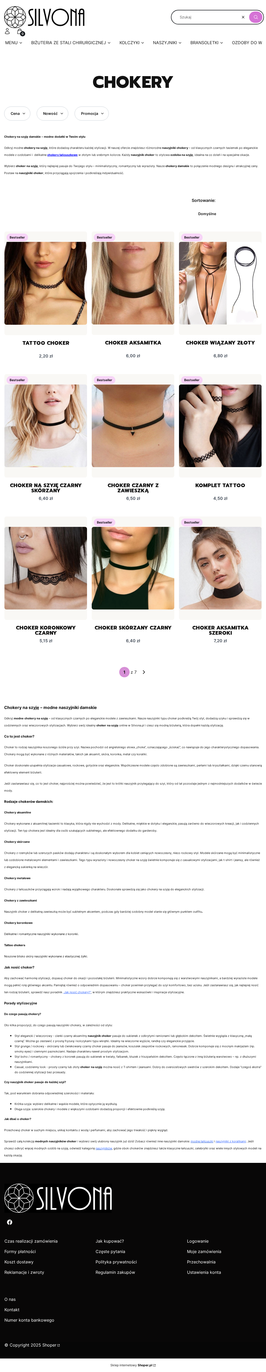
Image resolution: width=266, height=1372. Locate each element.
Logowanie (198, 1241)
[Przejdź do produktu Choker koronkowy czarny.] (45, 568)
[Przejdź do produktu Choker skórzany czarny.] (133, 568)
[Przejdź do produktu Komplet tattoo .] (220, 426)
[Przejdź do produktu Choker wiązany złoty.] (220, 283)
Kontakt (11, 1309)
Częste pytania (110, 1251)
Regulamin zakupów (115, 1272)
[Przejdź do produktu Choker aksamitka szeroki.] (220, 568)
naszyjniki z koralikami (231, 1141)
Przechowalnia (201, 1261)
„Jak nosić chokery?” (77, 992)
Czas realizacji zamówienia (31, 1241)
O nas (10, 1299)
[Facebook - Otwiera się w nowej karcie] (9, 1222)
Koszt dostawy (19, 1261)
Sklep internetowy (131, 1365)
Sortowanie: (204, 200)
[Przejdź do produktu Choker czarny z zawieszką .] (133, 426)
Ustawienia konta (204, 1272)
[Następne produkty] (144, 672)
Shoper (49, 1345)
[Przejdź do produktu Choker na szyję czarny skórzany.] (45, 426)
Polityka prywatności (116, 1261)
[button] (255, 17)
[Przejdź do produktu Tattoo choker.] (45, 283)
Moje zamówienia (204, 1251)
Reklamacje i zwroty (24, 1272)
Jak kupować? (110, 1241)
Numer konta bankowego (29, 1320)
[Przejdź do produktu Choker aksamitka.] (133, 283)
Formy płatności (20, 1251)
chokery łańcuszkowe (62, 155)
